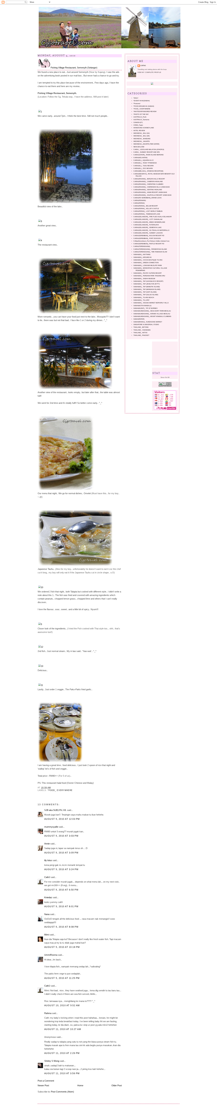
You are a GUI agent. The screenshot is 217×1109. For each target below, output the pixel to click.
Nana (46, 914)
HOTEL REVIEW (139, 130)
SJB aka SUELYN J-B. (55, 810)
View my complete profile (149, 72)
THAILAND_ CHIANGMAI (142, 330)
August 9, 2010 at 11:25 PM (62, 978)
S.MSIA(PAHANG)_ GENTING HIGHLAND (147, 189)
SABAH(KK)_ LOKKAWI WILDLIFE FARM (147, 265)
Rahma (47, 1013)
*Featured (136, 103)
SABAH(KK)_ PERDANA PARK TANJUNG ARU (149, 276)
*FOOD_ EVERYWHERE (60, 790)
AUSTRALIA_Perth (139, 117)
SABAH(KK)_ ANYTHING (141, 254)
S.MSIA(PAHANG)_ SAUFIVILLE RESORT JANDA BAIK (152, 195)
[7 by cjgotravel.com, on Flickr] (66, 490)
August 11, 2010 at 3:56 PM (62, 1073)
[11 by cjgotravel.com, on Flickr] (41, 685)
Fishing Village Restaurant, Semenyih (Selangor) (74, 67)
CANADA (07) (138, 122)
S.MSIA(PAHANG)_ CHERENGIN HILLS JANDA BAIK (151, 187)
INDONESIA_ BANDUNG (141, 138)
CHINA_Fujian (138, 125)
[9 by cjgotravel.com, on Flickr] (40, 624)
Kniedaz (48, 897)
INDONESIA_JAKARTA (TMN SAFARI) (146, 144)
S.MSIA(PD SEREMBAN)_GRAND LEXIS (147, 198)
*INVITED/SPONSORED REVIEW (144, 111)
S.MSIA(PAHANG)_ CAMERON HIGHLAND (148, 181)
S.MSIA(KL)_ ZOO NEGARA (143, 168)
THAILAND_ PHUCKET (141, 335)
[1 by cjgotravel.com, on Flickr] (40, 111)
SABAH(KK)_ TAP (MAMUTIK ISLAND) (146, 286)
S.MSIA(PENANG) (139, 200)
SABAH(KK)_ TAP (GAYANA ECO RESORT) (148, 281)
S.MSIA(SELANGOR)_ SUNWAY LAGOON (148, 233)
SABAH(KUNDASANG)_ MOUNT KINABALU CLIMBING (152, 316)
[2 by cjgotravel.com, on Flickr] (66, 203)
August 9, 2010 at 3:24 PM (61, 869)
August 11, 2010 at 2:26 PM (62, 1053)
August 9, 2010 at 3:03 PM (61, 836)
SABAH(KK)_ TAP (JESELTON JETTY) (146, 284)
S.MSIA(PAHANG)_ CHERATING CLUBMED (148, 184)
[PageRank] (165, 386)
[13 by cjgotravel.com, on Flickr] (41, 666)
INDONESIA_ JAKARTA (141, 141)
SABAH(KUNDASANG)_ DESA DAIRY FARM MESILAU (152, 311)
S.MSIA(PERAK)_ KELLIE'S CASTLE (146, 208)
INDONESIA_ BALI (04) (141, 133)
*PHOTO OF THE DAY (141, 114)
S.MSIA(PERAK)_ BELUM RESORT (145, 206)
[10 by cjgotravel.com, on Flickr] (41, 587)
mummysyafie (51, 827)
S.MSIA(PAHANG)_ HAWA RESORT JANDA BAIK (150, 192)
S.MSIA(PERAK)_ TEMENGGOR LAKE (146, 214)
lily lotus (48, 860)
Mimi (46, 934)
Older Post (116, 1085)
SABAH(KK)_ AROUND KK (142, 257)
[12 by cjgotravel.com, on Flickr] (41, 647)
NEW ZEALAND (138, 147)
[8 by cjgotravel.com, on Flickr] (75, 565)
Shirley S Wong (51, 1061)
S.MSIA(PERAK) (139, 203)
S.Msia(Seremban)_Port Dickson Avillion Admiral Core (151, 241)
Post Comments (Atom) (62, 1091)
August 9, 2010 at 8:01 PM (61, 906)
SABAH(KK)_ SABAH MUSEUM (144, 278)
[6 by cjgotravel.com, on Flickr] (75, 388)
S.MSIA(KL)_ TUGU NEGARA (143, 165)
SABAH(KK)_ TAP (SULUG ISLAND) (145, 294)
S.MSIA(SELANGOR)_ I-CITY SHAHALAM (147, 219)
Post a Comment (46, 1080)
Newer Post (43, 1085)
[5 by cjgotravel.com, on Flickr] (75, 313)
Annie (47, 843)
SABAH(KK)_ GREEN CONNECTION (146, 262)
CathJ (47, 877)
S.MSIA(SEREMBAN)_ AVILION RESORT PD (148, 235)
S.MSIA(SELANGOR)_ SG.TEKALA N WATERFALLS (151, 230)
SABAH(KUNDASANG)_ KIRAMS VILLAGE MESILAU (151, 314)
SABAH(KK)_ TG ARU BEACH (143, 297)
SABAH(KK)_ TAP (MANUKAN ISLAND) (146, 289)
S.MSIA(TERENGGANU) (141, 246)
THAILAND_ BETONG (141, 327)
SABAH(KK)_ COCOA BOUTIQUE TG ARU (147, 260)
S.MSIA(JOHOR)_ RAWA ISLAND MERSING (148, 155)
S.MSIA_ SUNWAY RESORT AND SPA (146, 152)
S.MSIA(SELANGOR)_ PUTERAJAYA (146, 225)
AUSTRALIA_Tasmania (141, 119)
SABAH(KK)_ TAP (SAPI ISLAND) (144, 292)
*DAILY (135, 98)
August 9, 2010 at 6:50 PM (61, 889)
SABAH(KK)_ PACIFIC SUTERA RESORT (147, 273)
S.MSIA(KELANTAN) (140, 157)
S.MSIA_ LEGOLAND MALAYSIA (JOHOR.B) (148, 149)
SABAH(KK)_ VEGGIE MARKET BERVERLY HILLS (151, 303)
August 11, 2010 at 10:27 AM (62, 1029)
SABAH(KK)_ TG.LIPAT (141, 300)
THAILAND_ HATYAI (140, 332)
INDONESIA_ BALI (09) (141, 136)
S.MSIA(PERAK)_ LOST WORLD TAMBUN (147, 211)
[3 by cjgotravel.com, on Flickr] (40, 221)
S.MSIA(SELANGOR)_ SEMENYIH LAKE (147, 227)
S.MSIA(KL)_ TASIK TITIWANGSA (145, 163)
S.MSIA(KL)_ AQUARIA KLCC (143, 160)
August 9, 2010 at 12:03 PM (62, 819)
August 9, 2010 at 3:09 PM (61, 852)
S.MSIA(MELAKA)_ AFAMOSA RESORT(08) (148, 171)
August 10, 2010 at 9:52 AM (62, 1005)
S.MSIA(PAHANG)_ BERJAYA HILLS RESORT (149, 179)
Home (80, 1085)
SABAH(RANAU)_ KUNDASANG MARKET (147, 322)
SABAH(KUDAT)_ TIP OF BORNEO (145, 308)
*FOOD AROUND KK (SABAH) (143, 106)
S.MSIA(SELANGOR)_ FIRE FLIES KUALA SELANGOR (152, 216)
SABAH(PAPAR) (138, 319)
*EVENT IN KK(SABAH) (141, 100)
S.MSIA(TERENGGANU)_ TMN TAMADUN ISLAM (150, 252)
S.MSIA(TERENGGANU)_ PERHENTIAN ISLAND (150, 249)
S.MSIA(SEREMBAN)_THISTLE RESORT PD (148, 243)
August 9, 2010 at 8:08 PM (61, 927)
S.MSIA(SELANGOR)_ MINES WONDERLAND (149, 222)
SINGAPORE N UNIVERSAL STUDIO (146, 324)
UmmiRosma (50, 955)
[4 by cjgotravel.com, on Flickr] (40, 240)
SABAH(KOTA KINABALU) (142, 305)
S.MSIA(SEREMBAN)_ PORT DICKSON (147, 238)
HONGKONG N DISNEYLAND (143, 128)
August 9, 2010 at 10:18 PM (62, 947)
